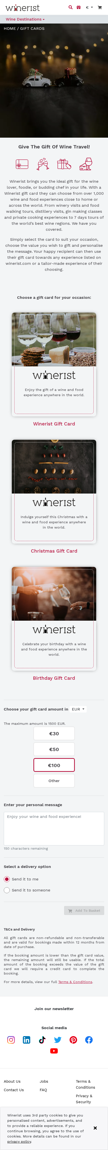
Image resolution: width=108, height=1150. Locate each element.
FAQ (43, 1090)
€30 (54, 734)
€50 (54, 749)
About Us (12, 1081)
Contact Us (14, 1090)
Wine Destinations (24, 19)
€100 (54, 765)
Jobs (44, 1081)
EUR (76, 709)
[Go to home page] (22, 8)
